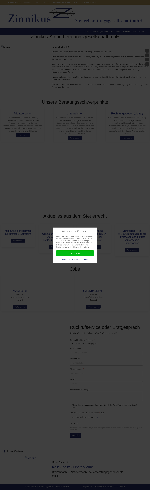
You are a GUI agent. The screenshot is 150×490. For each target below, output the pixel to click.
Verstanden (75, 253)
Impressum (85, 259)
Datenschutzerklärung (69, 259)
